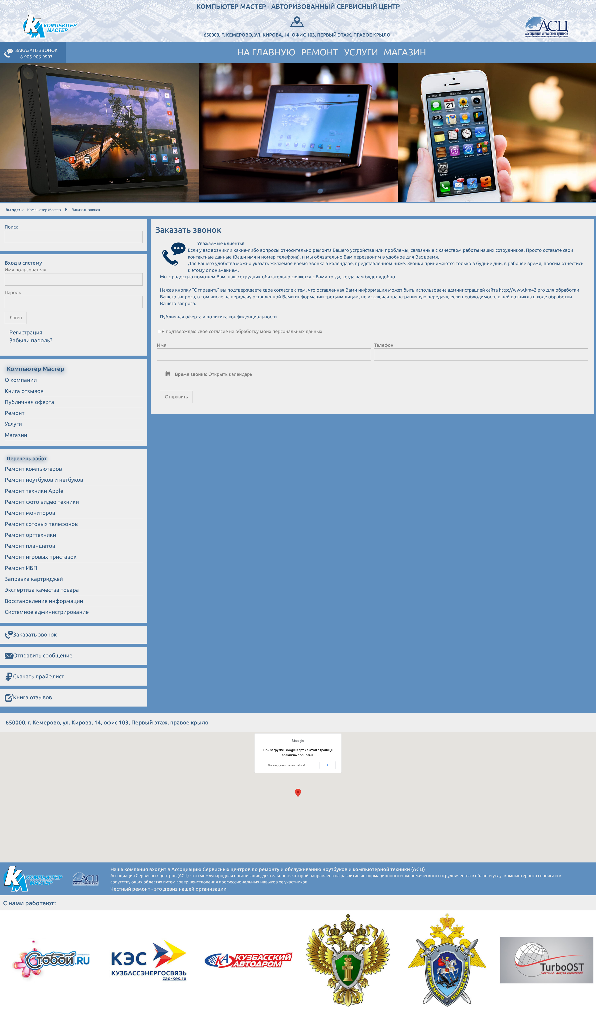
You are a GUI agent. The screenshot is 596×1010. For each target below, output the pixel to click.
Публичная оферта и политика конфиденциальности (218, 316)
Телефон (383, 345)
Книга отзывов (32, 697)
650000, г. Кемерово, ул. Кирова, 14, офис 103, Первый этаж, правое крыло (297, 34)
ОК (327, 765)
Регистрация (25, 332)
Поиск (11, 226)
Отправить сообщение (42, 655)
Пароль (13, 292)
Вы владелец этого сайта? (286, 765)
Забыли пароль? (30, 340)
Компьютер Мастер (44, 210)
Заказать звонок (35, 634)
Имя (161, 345)
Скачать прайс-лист (38, 676)
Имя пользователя (25, 269)
